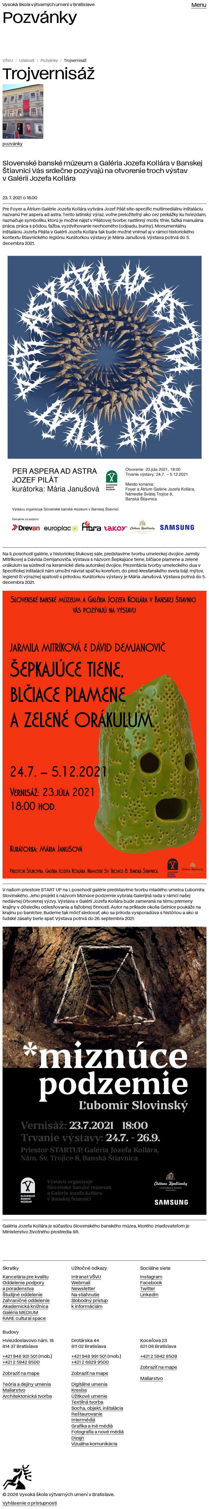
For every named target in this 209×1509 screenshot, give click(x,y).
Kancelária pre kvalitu (25, 1277)
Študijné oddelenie (23, 1295)
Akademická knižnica (25, 1307)
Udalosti (26, 61)
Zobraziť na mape (21, 1374)
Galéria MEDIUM (20, 1313)
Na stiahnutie (85, 1295)
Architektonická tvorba (27, 1396)
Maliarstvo (14, 1390)
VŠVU (8, 61)
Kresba (79, 1390)
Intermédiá (83, 1420)
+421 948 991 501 (89, 1357)
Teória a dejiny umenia (27, 1385)
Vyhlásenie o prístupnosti (30, 1503)
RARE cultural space (24, 1319)
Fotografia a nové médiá (97, 1432)
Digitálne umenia (89, 1385)
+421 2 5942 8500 (21, 1362)
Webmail (80, 1283)
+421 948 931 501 (20, 1357)
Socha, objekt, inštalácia (97, 1408)
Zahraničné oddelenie (26, 1301)
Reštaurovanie (86, 1414)
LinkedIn (149, 1295)
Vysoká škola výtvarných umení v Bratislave (49, 5)
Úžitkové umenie (89, 1396)
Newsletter (83, 1289)
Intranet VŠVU (86, 1277)
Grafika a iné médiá (92, 1426)
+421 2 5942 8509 (158, 1357)
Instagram (151, 1277)
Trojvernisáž (75, 61)
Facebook (151, 1283)
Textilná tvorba (87, 1402)
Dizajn (77, 1438)
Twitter (147, 1289)
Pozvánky (49, 61)
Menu (198, 5)
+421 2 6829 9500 (90, 1362)
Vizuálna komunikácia (94, 1444)
